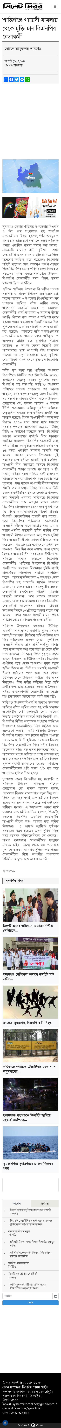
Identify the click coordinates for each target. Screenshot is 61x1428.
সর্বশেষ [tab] (16, 1204)
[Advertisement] (30, 118)
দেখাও (30, 1302)
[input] (27, 1296)
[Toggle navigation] (55, 6)
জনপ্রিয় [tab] (45, 1204)
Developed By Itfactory (30, 1425)
